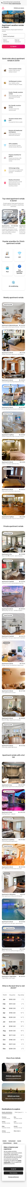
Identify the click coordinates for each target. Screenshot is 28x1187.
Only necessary (13, 1173)
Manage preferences (13, 1177)
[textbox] (7, 42)
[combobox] (13, 36)
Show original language (15, 3)
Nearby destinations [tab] (7, 1112)
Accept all (13, 1169)
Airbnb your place (19, 8)
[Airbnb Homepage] (3, 8)
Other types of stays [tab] (20, 1112)
